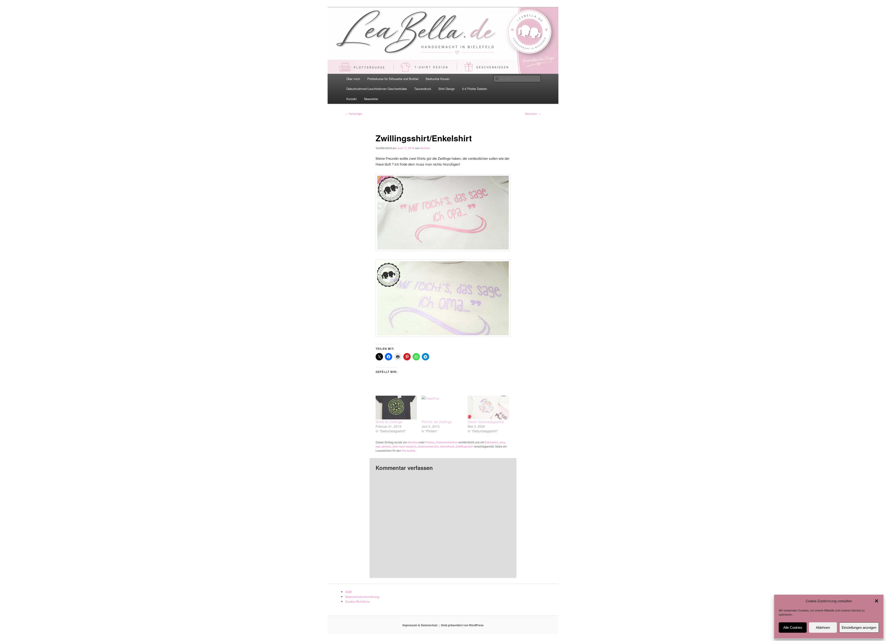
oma (502, 442)
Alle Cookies (792, 627)
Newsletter (371, 99)
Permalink (408, 450)
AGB (348, 592)
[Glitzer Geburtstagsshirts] (488, 407)
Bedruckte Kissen (437, 79)
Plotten (430, 442)
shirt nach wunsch (404, 446)
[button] (876, 601)
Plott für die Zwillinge (437, 421)
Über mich (353, 79)
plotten (386, 446)
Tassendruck (422, 88)
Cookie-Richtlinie (357, 601)
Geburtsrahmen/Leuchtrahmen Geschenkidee (376, 88)
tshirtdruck (447, 446)
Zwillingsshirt (464, 446)
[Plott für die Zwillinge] (442, 407)
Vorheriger (353, 114)
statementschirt (428, 446)
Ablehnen (823, 627)
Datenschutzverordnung (362, 596)
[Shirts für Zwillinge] (396, 407)
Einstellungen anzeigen (859, 627)
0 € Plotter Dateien (474, 88)
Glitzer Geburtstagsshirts (486, 421)
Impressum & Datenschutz (419, 625)
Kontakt (351, 99)
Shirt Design (446, 88)
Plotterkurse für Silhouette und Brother (393, 79)
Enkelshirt (491, 442)
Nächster (533, 114)
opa (378, 446)
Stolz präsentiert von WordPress (462, 625)
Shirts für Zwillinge (389, 421)
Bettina (425, 148)
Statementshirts (446, 442)
